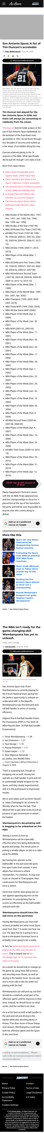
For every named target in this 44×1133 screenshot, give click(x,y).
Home (4, 609)
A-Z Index (30, 1097)
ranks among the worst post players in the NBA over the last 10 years (21, 950)
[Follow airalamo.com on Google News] (38, 523)
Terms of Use (32, 1088)
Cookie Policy (8, 1092)
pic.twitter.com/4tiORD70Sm (16, 758)
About (5, 1083)
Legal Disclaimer (34, 1092)
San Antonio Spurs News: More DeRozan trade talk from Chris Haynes (20, 205)
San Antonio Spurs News (19, 609)
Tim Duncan (8, 128)
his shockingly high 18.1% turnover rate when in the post (19, 957)
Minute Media (16, 1111)
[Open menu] (3, 3)
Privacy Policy (8, 1088)
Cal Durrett (10, 647)
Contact (30, 1083)
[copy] (17, 56)
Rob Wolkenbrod (12, 51)
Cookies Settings (10, 1105)
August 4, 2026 (9, 765)
